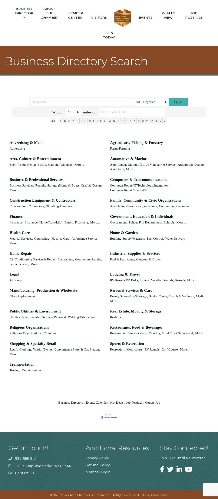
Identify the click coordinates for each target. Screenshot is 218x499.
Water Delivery (175, 238)
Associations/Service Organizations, (134, 206)
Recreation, (117, 349)
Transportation (22, 364)
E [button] (77, 121)
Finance (16, 216)
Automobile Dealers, (191, 164)
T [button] (138, 121)
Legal (14, 274)
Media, (200, 296)
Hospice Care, (61, 238)
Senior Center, (158, 296)
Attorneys (16, 280)
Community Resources (174, 206)
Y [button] (160, 121)
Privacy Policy (97, 458)
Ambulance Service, (85, 238)
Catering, (155, 333)
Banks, (69, 222)
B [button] (65, 121)
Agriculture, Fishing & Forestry (136, 142)
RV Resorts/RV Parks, (124, 280)
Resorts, (180, 280)
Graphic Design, (92, 185)
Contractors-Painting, (89, 259)
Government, (119, 222)
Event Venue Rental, (23, 164)
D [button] (73, 121)
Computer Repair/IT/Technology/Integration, (139, 185)
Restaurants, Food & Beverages (136, 327)
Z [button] (164, 121)
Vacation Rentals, (162, 280)
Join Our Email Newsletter (182, 458)
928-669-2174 (26, 459)
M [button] (110, 121)
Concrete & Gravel (148, 259)
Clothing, (25, 349)
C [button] (69, 121)
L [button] (105, 121)
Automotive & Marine (128, 159)
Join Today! (109, 35)
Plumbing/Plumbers (59, 206)
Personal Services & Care (131, 290)
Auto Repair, (118, 164)
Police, (133, 222)
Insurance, (16, 222)
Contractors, (37, 206)
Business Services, (22, 185)
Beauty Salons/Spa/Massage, (129, 296)
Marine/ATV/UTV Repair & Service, (152, 164)
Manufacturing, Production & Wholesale (43, 290)
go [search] (180, 102)
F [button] (81, 121)
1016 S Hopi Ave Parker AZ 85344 (43, 466)
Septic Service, (19, 264)
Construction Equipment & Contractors (43, 200)
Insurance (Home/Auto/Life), (44, 222)
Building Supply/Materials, (128, 238)
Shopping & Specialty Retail (33, 343)
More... (79, 164)
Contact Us (152, 402)
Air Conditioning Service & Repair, (33, 259)
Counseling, (42, 238)
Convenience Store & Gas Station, (77, 349)
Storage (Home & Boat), (63, 185)
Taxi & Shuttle (31, 370)
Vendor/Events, (43, 349)
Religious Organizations (29, 327)
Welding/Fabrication (81, 317)
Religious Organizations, (26, 333)
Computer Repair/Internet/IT (129, 190)
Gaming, (54, 164)
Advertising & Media (27, 142)
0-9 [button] (53, 121)
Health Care (20, 232)
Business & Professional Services (36, 179)
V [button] (147, 121)
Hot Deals (116, 402)
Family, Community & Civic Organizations (145, 200)
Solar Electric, (31, 317)
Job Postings (194, 15)
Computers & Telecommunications (138, 179)
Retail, (14, 349)
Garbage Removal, (54, 317)
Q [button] (126, 121)
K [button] (101, 121)
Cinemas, (67, 164)
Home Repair (21, 253)
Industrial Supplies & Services (135, 253)
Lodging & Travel (125, 274)
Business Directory (24, 13)
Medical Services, (21, 238)
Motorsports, (134, 349)
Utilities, (15, 317)
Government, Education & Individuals (142, 216)
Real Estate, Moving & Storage (135, 311)
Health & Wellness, (182, 296)
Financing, (82, 222)
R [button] (130, 121)
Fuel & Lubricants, (122, 259)
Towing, (15, 370)
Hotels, (145, 280)
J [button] (97, 121)
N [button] (114, 121)
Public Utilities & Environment (35, 311)
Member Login (98, 472)
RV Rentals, (152, 349)
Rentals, (40, 185)
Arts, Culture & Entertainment (35, 159)
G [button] (85, 121)
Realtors (115, 317)
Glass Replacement (22, 296)
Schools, (169, 222)
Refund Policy (98, 465)
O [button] (118, 121)
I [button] (93, 121)
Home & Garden (124, 232)
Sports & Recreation (127, 343)
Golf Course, (170, 349)
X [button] (156, 121)
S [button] (134, 121)
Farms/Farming (120, 148)
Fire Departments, (151, 222)
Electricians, (66, 259)
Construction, (18, 206)
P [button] (122, 121)
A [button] (61, 121)
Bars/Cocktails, (138, 333)
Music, (42, 164)
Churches (50, 333)
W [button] (152, 121)
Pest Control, (155, 238)
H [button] (90, 121)
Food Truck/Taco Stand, (178, 333)
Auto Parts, (117, 169)
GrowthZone (160, 495)
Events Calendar (97, 402)
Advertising (17, 148)
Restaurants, (118, 333)
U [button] (143, 121)
